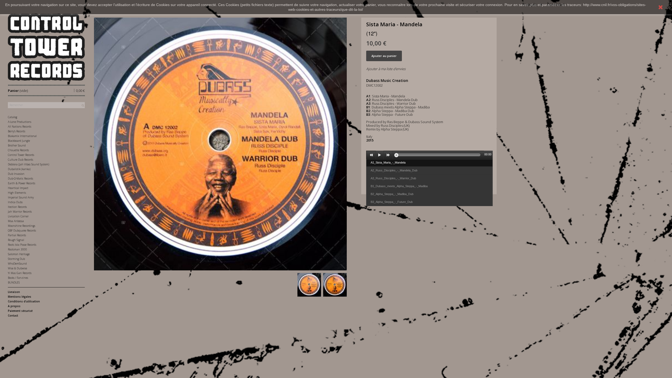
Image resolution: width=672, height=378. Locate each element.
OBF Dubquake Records (22, 230)
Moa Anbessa (16, 221)
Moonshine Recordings (21, 226)
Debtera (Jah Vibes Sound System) (28, 164)
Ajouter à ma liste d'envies (386, 68)
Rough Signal (16, 240)
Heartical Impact (18, 188)
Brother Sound (17, 145)
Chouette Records (18, 150)
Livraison (14, 292)
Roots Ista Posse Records (22, 244)
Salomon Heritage (19, 254)
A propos (14, 306)
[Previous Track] (371, 155)
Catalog (12, 117)
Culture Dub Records (20, 159)
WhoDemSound (17, 263)
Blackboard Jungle (19, 141)
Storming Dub (16, 259)
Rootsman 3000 (17, 249)
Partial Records (17, 235)
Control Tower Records (21, 155)
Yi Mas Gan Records (20, 273)
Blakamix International (22, 136)
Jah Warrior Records (20, 211)
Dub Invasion (16, 174)
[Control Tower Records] (46, 47)
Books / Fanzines (18, 278)
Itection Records (17, 207)
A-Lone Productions (19, 122)
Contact (13, 315)
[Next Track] (388, 155)
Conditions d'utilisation (24, 301)
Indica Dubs (15, 202)
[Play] (380, 155)
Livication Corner (18, 216)
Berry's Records (16, 131)
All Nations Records (19, 126)
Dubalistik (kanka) (19, 169)
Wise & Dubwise (17, 268)
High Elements (17, 193)
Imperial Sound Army (21, 197)
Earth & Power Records (21, 183)
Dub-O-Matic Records (20, 178)
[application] (429, 155)
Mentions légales (19, 296)
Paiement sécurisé (20, 311)
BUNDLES (14, 282)
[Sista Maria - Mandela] (309, 285)
